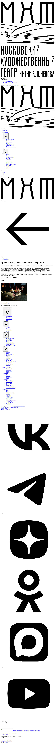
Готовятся (8, 328)
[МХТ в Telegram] (28, 513)
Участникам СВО (10, 144)
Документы (8, 167)
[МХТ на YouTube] (28, 718)
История (8, 158)
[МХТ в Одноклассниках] (28, 616)
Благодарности (9, 166)
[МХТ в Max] (28, 667)
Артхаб (7, 320)
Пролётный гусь (5, 303)
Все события (9, 316)
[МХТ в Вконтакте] (28, 462)
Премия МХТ (9, 163)
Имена (7, 155)
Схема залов (9, 140)
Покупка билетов (10, 139)
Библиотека (8, 159)
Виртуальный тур (10, 157)
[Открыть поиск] (1, 1)
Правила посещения (10, 146)
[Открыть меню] (1, 170)
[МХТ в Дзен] (28, 564)
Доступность (9, 142)
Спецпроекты (9, 319)
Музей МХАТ (9, 165)
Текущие (8, 327)
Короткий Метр (9, 161)
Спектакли (8, 317)
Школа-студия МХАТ (11, 164)
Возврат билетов (10, 145)
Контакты (8, 160)
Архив (7, 331)
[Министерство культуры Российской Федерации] (7, 730)
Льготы (7, 143)
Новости (8, 154)
